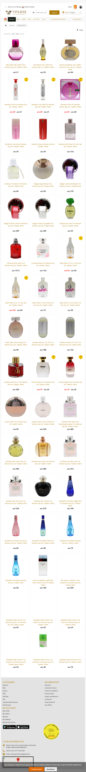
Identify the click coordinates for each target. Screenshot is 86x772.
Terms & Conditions (51, 691)
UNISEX (24, 19)
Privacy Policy (49, 694)
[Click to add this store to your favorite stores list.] (5, 6)
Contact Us (48, 699)
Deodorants (7, 705)
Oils (4, 699)
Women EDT (22, 25)
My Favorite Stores (9, 722)
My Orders (6, 714)
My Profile (6, 711)
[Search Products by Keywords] (33, 13)
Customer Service (51, 688)
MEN (18, 19)
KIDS (29, 19)
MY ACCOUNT (9, 708)
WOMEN (11, 19)
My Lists (5, 717)
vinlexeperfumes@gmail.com (20, 754)
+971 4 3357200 (20, 751)
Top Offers (48, 705)
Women (11, 25)
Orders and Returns (51, 696)
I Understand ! (36, 769)
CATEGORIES (9, 682)
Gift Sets (6, 696)
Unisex (5, 691)
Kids (4, 694)
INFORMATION (52, 682)
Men (4, 688)
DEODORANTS (77, 19)
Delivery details (29, 7)
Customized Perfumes (10, 702)
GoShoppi (18, 7)
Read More (51, 769)
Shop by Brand (50, 702)
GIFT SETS (37, 19)
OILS (43, 19)
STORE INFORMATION (13, 741)
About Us (11, 7)
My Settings (7, 719)
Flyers (70, 7)
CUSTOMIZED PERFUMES (58, 19)
